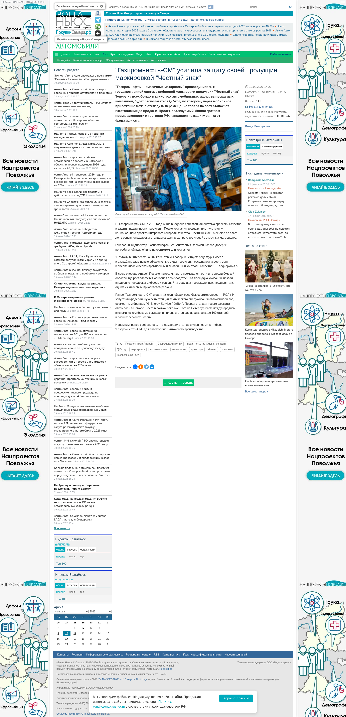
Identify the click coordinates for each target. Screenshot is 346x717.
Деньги (65, 54)
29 (83, 622)
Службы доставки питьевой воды (166, 19)
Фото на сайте (256, 246)
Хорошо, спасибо (236, 698)
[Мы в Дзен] (98, 33)
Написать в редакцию (121, 6)
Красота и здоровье (122, 54)
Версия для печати (261, 106)
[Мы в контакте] (98, 13)
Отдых (140, 54)
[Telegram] (146, 366)
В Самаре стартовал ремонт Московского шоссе (178, 38)
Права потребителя (194, 54)
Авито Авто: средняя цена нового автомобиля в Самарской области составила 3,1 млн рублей (76, 120)
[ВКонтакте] (135, 366)
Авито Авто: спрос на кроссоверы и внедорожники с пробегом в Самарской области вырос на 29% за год (80, 361)
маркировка (138, 349)
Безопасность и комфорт (88, 60)
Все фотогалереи (256, 391)
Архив (151, 6)
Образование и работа (167, 54)
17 (66, 638)
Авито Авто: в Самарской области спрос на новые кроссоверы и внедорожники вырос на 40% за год (82, 458)
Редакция (77, 654)
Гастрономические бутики (207, 19)
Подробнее (165, 669)
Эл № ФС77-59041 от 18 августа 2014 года (122, 679)
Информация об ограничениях (104, 654)
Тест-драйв (63, 60)
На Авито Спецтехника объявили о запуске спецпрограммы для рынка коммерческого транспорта (82, 205)
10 (66, 633)
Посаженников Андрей (139, 343)
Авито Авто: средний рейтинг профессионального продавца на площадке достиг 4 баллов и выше (77, 392)
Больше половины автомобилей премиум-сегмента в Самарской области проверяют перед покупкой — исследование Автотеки (82, 471)
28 (74, 622)
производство (158, 349)
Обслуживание (115, 60)
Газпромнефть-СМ (128, 355)
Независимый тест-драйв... (266, 188)
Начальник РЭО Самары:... (266, 220)
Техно (96, 54)
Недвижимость (82, 54)
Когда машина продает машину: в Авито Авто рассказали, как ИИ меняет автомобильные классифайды (80, 502)
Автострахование (137, 60)
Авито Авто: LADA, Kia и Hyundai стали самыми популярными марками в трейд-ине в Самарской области (81, 260)
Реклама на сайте (195, 6)
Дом (148, 54)
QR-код (121, 349)
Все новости (62, 528)
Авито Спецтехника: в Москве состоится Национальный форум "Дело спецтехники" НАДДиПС (82, 219)
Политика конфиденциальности (202, 654)
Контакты (62, 654)
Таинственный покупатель (224, 54)
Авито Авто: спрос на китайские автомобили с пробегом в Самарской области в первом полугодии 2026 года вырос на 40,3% (191, 26)
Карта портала (171, 654)
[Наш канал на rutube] (98, 27)
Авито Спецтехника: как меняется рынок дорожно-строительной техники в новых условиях (80, 379)
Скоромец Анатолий (170, 343)
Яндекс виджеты (169, 6)
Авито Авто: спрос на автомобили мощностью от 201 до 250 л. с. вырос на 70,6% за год (80, 334)
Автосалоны (158, 60)
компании (227, 349)
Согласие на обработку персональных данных (83, 713)
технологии (179, 349)
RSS (140, 6)
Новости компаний (236, 654)
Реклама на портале (138, 654)
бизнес (212, 349)
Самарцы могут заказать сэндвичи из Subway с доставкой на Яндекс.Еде (153, 13)
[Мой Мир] (152, 366)
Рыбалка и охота (280, 54)
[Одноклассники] (140, 366)
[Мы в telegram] (98, 20)
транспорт (197, 349)
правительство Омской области (206, 343)
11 (74, 633)
